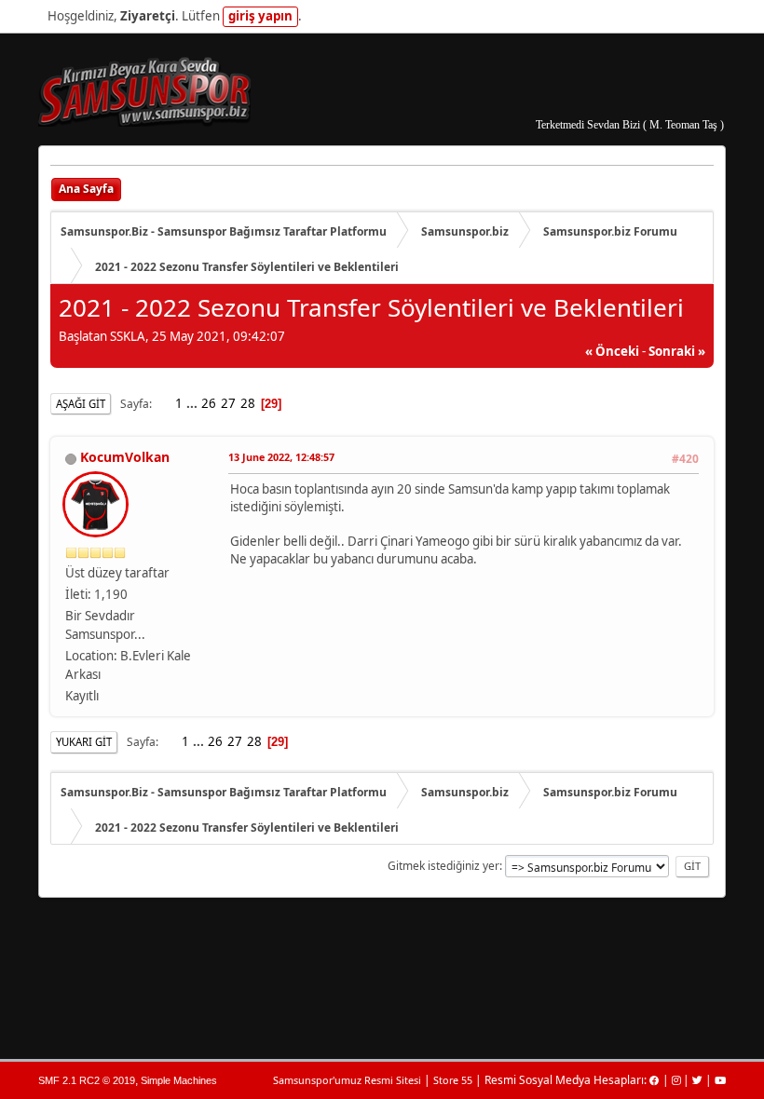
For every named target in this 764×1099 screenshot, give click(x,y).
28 (247, 403)
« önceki (612, 351)
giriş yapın (260, 15)
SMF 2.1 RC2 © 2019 (86, 1080)
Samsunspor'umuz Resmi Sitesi (347, 1080)
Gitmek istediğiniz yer (443, 866)
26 (208, 403)
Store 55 (452, 1080)
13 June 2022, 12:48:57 (281, 457)
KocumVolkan (125, 457)
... (193, 403)
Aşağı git (80, 404)
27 (228, 403)
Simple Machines (179, 1080)
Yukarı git (84, 742)
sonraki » (676, 351)
